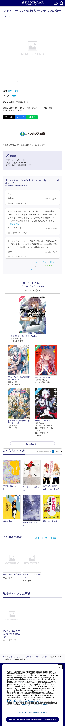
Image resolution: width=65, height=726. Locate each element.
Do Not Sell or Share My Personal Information (26, 701)
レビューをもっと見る (45, 262)
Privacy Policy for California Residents (32, 712)
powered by (39, 266)
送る (33, 117)
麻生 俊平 (13, 91)
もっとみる (31, 443)
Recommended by (44, 451)
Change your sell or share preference (36, 705)
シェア (21, 117)
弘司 (14, 96)
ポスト (10, 117)
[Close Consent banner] (60, 666)
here (19, 683)
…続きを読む (14, 224)
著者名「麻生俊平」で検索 (45, 538)
